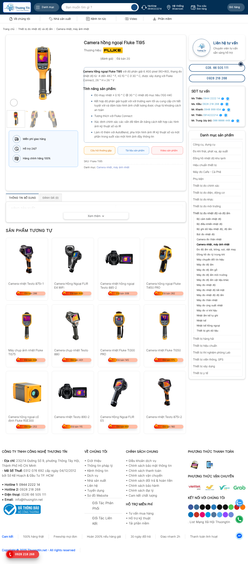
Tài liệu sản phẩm (134, 150)
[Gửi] (134, 7)
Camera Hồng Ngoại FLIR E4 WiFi (71, 285)
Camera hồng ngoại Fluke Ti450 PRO (163, 285)
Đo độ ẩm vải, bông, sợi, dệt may (216, 249)
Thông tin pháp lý (100, 465)
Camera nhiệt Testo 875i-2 (164, 417)
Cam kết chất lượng (143, 495)
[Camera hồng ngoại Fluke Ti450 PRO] (164, 259)
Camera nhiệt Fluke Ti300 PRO (117, 352)
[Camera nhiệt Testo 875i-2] (164, 392)
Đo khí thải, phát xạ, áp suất (210, 151)
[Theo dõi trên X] (208, 507)
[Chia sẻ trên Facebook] (87, 176)
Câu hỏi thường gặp (100, 150)
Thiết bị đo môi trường (207, 206)
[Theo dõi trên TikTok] (202, 507)
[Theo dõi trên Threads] (219, 507)
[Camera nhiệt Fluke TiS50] (164, 325)
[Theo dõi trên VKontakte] (213, 514)
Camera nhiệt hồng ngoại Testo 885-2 (117, 285)
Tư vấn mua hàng (141, 513)
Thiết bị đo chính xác (206, 185)
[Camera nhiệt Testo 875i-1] (27, 259)
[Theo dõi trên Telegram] (219, 514)
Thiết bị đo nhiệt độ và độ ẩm (35, 29)
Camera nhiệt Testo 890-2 (72, 417)
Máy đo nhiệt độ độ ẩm (210, 295)
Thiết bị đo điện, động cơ (209, 192)
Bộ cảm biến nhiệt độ (209, 219)
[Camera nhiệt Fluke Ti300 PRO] (119, 325)
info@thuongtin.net (29, 499)
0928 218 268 (211, 104)
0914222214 (211, 115)
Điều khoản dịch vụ (142, 461)
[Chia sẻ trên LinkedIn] (115, 176)
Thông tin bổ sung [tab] (22, 197)
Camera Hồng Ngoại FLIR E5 (117, 418)
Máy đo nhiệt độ (206, 285)
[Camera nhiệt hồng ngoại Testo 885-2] (119, 259)
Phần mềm (165, 18)
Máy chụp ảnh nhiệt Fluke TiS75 (25, 352)
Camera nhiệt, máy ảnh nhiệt (72, 29)
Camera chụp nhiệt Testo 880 (71, 352)
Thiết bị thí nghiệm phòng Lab (211, 352)
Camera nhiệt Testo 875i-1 (26, 283)
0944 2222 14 (212, 98)
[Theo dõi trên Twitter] (213, 507)
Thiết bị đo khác (203, 199)
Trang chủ (8, 29)
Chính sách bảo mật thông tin (150, 465)
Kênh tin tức (98, 18)
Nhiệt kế (201, 320)
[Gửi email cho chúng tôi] (225, 507)
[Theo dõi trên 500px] (208, 514)
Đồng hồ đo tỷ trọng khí (211, 254)
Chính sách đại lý (141, 490)
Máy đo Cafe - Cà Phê (207, 171)
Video (133, 18)
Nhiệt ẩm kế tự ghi (207, 315)
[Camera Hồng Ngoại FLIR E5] (119, 392)
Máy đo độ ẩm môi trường (212, 274)
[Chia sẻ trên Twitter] (94, 176)
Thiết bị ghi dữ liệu (207, 330)
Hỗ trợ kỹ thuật (140, 518)
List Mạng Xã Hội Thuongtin (210, 522)
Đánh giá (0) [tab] (51, 197)
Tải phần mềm (139, 523)
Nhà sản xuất (62, 18)
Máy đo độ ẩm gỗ (207, 269)
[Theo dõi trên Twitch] (225, 514)
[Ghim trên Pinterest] (108, 176)
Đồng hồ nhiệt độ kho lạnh (209, 158)
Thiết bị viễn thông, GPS (208, 359)
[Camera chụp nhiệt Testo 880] (72, 325)
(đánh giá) (107, 58)
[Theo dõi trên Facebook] (190, 507)
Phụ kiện (198, 178)
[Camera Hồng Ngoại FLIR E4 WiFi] (72, 259)
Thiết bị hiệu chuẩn (205, 345)
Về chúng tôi (22, 18)
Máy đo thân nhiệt (207, 300)
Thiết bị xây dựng (204, 366)
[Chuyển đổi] (239, 144)
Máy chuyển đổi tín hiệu (210, 259)
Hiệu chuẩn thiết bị (205, 165)
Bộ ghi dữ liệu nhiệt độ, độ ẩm (214, 229)
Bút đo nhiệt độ (206, 234)
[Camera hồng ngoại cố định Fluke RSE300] (27, 392)
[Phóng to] (14, 102)
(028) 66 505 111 (33, 494)
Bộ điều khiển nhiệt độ (209, 224)
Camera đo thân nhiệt (209, 239)
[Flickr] (202, 514)
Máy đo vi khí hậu (207, 310)
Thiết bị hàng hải (203, 338)
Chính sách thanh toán (145, 471)
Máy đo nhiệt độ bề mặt (211, 290)
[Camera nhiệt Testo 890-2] (72, 392)
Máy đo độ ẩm (205, 264)
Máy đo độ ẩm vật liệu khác (213, 280)
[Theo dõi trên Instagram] (196, 507)
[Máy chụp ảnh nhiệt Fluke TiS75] (27, 325)
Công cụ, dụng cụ (204, 144)
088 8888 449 (222, 120)
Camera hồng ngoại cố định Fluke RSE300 (23, 418)
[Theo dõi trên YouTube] (196, 514)
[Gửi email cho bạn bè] (101, 176)
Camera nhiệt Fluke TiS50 (163, 350)
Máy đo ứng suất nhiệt (210, 305)
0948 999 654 (213, 109)
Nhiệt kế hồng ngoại (208, 325)
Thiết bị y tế (200, 373)
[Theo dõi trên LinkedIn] (190, 514)
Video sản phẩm (168, 150)
